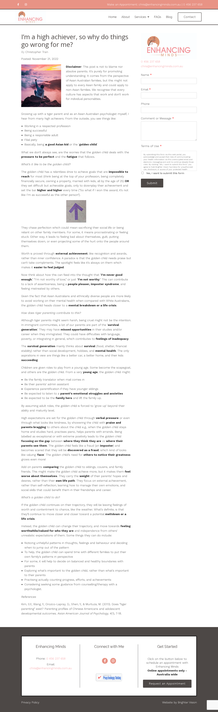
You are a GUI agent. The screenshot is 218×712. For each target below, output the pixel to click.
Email (146, 89)
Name (146, 74)
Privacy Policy (30, 702)
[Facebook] (18, 4)
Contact (190, 17)
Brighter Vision (187, 702)
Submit (152, 183)
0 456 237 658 (150, 61)
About (125, 17)
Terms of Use (151, 146)
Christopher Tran (36, 52)
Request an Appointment (167, 683)
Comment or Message (157, 118)
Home (112, 17)
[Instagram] (25, 4)
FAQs (157, 17)
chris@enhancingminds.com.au (162, 66)
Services (140, 17)
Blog (169, 17)
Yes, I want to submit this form (165, 173)
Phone (145, 103)
